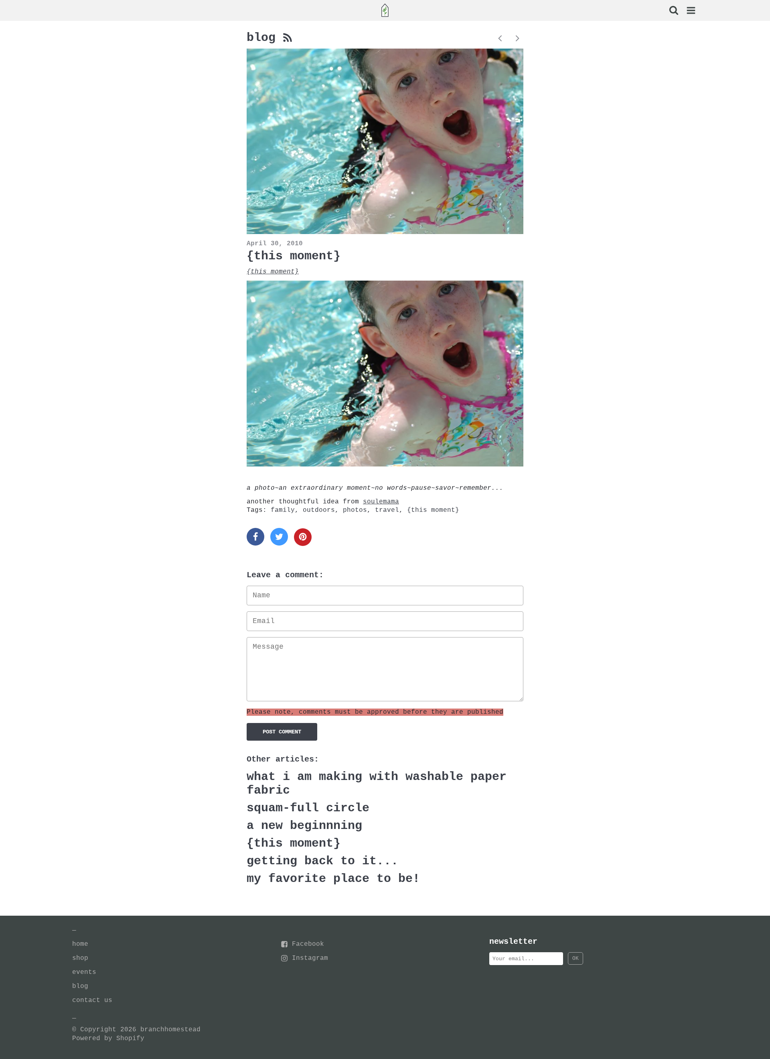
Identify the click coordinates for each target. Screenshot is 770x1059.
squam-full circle (308, 808)
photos (355, 510)
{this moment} (293, 256)
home (80, 944)
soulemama (381, 501)
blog (265, 38)
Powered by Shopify (108, 1038)
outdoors (319, 510)
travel (387, 510)
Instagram (310, 958)
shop (80, 958)
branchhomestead (170, 1029)
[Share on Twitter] (279, 537)
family (283, 510)
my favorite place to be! (333, 879)
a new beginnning (304, 826)
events (84, 972)
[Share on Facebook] (255, 537)
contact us (92, 1000)
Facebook (308, 944)
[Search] (673, 11)
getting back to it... (322, 861)
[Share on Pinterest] (303, 537)
